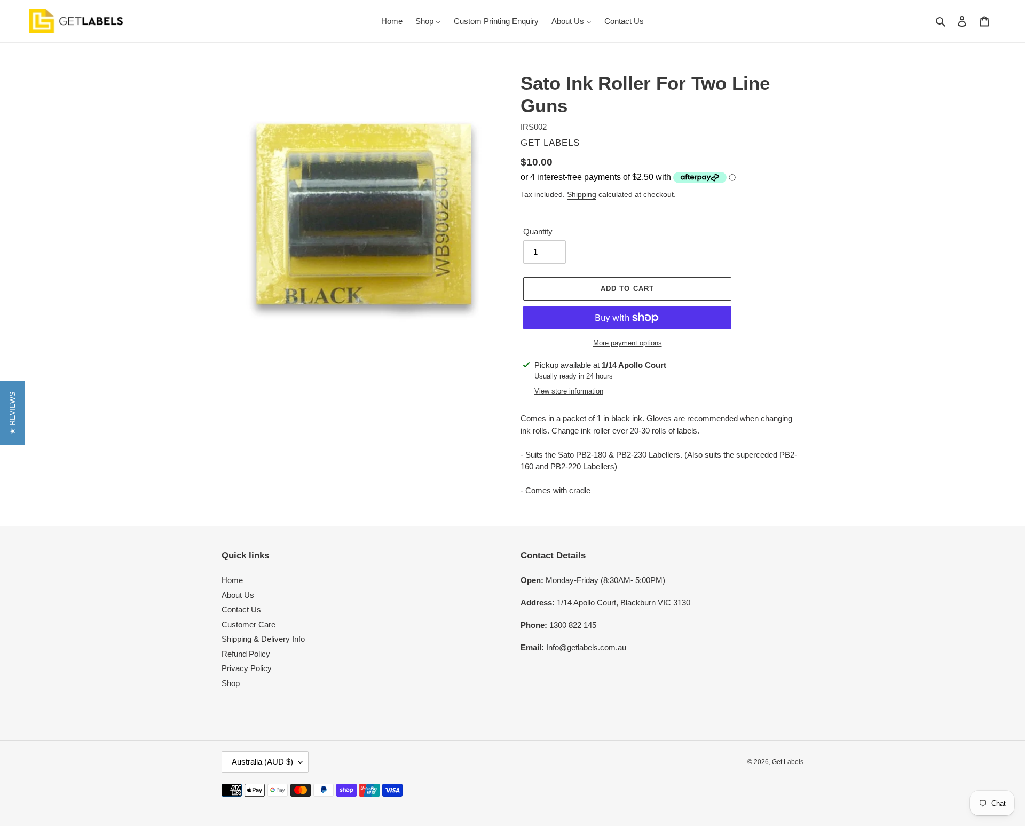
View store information (568, 391)
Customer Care (248, 624)
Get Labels (787, 762)
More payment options (627, 343)
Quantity (538, 231)
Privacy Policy (247, 668)
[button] (12, 413)
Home (232, 580)
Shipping (581, 194)
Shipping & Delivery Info (263, 638)
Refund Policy (246, 653)
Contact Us (241, 609)
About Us (238, 595)
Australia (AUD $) (262, 761)
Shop (231, 683)
